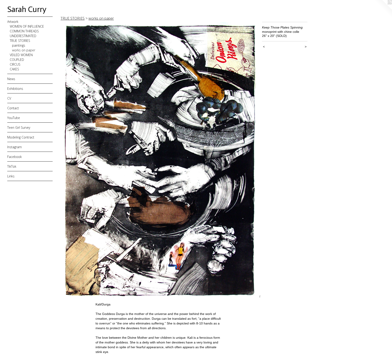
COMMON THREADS (24, 31)
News (11, 79)
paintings (18, 45)
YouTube (13, 118)
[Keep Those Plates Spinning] (159, 160)
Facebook (14, 157)
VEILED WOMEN (21, 55)
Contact (13, 108)
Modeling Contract (20, 137)
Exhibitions (15, 88)
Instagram (14, 147)
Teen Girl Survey (18, 127)
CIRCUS (15, 64)
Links (11, 176)
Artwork (12, 21)
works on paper (23, 50)
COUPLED (17, 59)
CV (9, 98)
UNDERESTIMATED (23, 36)
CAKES (14, 69)
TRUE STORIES (20, 40)
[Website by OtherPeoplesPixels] (383, 9)
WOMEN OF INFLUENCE (27, 26)
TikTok (11, 166)
